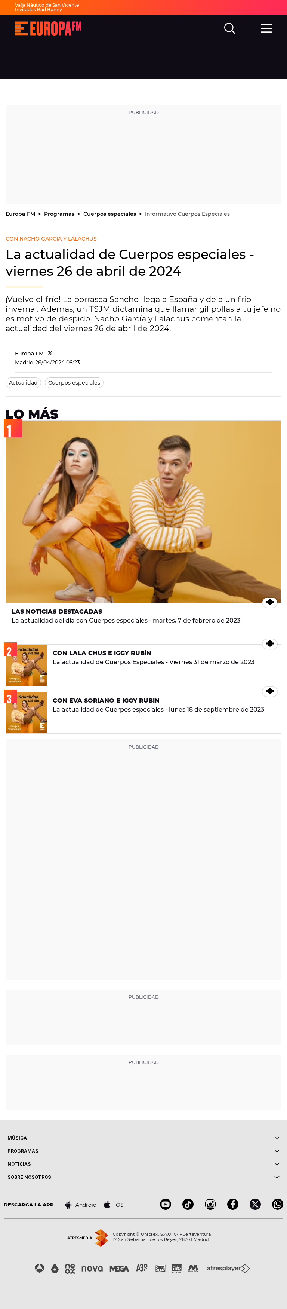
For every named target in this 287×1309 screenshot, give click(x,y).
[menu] (266, 27)
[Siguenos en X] (255, 1207)
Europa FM (21, 214)
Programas (60, 214)
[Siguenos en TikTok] (188, 1207)
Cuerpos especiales (110, 214)
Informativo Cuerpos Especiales (187, 214)
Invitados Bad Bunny (38, 9)
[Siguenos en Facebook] (232, 1207)
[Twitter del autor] (50, 353)
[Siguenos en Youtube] (165, 1207)
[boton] (212, 1138)
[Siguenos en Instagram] (210, 1207)
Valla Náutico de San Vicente (47, 5)
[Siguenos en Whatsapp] (277, 1207)
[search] (229, 28)
